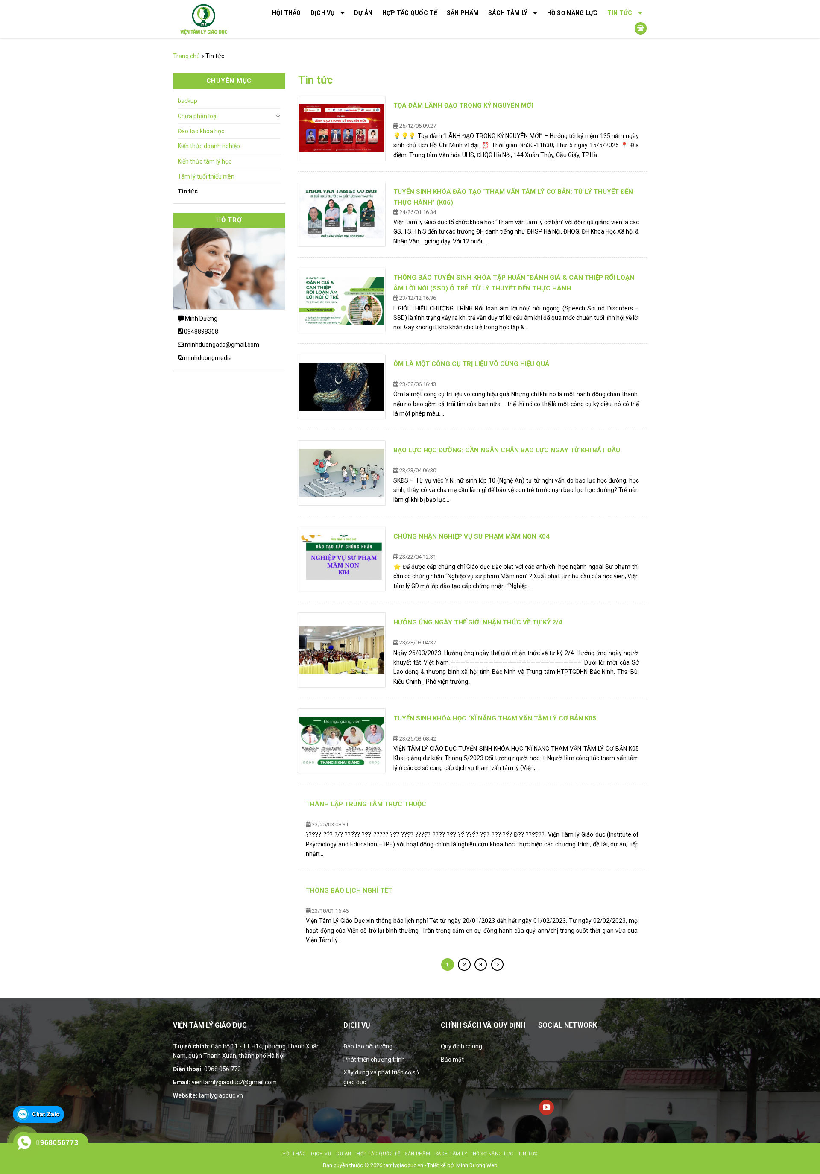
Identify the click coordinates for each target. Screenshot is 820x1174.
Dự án (363, 12)
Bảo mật (452, 1059)
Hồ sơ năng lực (572, 12)
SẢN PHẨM (463, 12)
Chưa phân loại (198, 116)
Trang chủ (186, 56)
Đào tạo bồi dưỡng (367, 1046)
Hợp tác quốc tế (409, 12)
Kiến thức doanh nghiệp (209, 146)
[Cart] (641, 28)
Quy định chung (461, 1046)
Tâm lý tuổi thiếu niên (206, 176)
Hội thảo (286, 12)
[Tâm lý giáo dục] (214, 19)
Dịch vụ (322, 12)
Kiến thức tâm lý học (204, 161)
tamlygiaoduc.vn (221, 1095)
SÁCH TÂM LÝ (507, 12)
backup (187, 100)
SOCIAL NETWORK (567, 1025)
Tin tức (620, 12)
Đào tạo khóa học (201, 131)
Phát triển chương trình (374, 1059)
